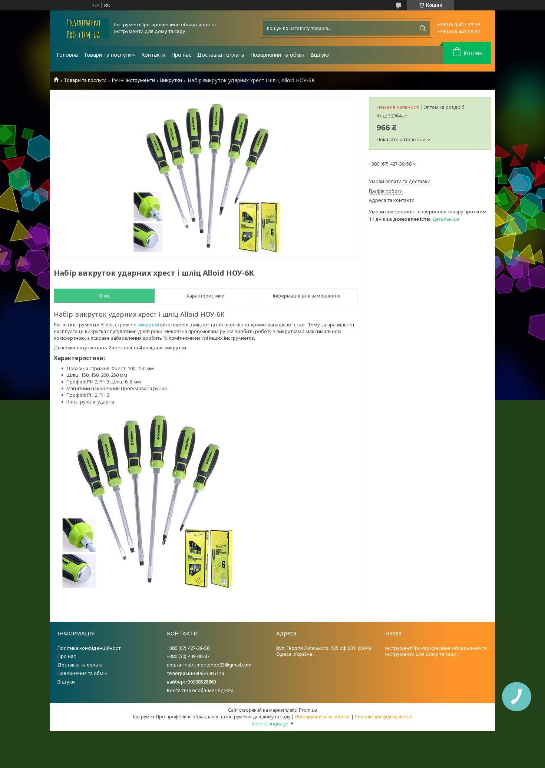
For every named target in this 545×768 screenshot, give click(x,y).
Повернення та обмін (277, 54)
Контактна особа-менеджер (200, 690)
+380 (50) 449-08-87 (188, 656)
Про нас (181, 54)
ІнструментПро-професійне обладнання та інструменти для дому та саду (436, 651)
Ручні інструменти (133, 80)
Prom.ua (308, 710)
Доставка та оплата (80, 664)
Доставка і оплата (220, 54)
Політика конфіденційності (89, 648)
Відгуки (320, 54)
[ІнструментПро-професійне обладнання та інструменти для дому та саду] (81, 28)
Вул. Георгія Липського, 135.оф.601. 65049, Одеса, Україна (324, 651)
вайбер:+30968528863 (191, 681)
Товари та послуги (107, 54)
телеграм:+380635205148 (195, 673)
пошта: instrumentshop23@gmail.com (209, 664)
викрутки (148, 324)
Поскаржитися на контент (322, 717)
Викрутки (171, 80)
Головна (67, 54)
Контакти (153, 54)
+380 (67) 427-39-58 (188, 648)
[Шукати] (422, 28)
